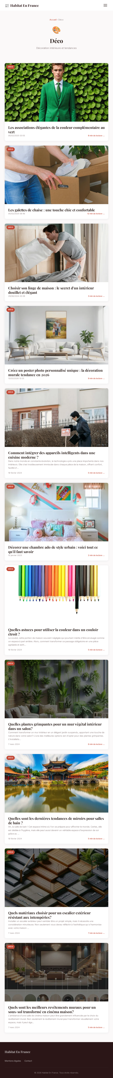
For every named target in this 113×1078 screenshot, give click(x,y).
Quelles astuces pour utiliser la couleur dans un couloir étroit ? (53, 631)
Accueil (53, 19)
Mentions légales (13, 1061)
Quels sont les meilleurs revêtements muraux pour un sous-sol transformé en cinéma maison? (52, 1009)
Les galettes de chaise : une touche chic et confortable (51, 210)
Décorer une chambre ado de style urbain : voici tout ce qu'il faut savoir (53, 549)
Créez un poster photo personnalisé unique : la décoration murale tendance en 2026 (55, 372)
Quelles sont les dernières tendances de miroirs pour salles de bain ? (56, 820)
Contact (28, 1061)
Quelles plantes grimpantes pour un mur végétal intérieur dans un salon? (55, 726)
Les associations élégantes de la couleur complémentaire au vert (56, 129)
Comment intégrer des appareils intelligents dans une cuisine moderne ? (51, 454)
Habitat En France (22, 5)
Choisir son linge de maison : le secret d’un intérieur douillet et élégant (51, 290)
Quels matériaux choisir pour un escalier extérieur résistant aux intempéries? (49, 915)
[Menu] (105, 5)
